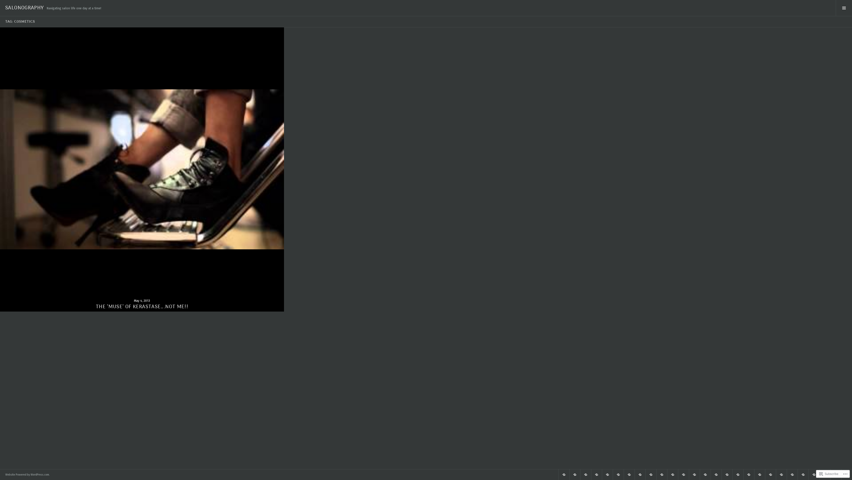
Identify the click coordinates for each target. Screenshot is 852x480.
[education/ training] (749, 474)
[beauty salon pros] (564, 474)
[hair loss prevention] (705, 474)
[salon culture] (662, 474)
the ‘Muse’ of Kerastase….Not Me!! (142, 307)
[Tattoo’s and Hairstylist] (575, 474)
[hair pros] (629, 474)
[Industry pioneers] (803, 474)
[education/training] (607, 474)
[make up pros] (792, 474)
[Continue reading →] (142, 169)
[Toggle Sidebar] (844, 8)
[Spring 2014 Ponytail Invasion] (781, 474)
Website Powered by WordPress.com (27, 474)
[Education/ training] (759, 474)
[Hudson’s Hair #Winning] (585, 474)
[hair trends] (596, 474)
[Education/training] (694, 474)
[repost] (683, 474)
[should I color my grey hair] (716, 474)
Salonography (24, 8)
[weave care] (727, 474)
